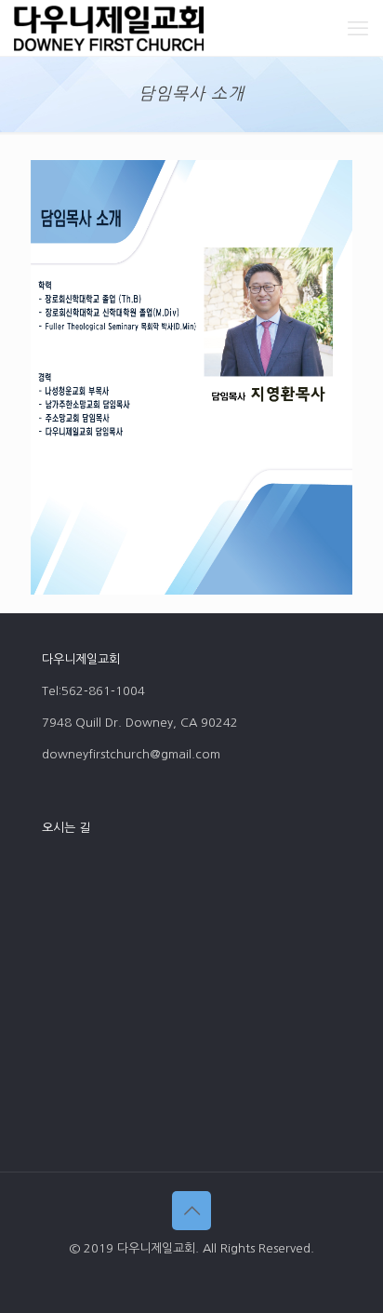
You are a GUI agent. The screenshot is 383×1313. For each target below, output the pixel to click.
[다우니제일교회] (109, 28)
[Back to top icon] (191, 1210)
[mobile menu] (358, 28)
